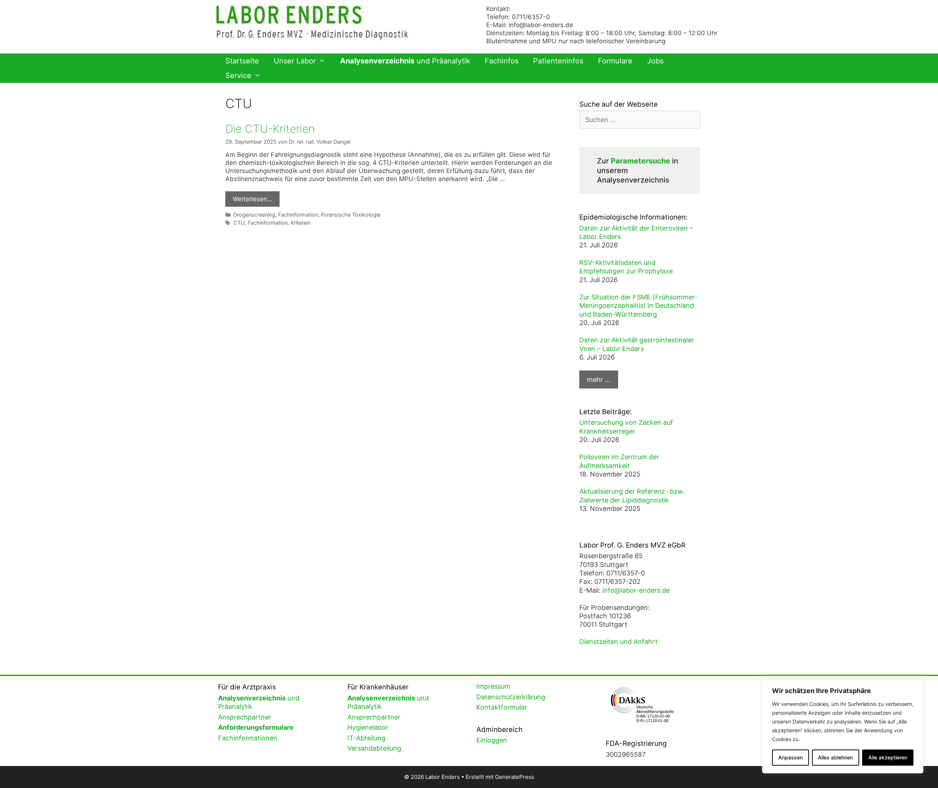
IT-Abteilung (366, 738)
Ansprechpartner (244, 717)
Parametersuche (640, 161)
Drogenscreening (254, 214)
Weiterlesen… (252, 199)
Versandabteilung (374, 748)
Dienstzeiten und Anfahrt (618, 641)
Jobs (655, 60)
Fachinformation (298, 214)
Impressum (493, 686)
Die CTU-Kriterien (270, 128)
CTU (239, 223)
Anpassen (790, 757)
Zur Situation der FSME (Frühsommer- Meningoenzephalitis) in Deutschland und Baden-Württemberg (638, 305)
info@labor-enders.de (541, 25)
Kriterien (300, 223)
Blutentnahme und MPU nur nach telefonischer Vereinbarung (575, 41)
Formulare (615, 60)
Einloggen (491, 740)
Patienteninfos (558, 60)
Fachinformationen (247, 738)
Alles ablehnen (835, 757)
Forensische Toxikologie (350, 214)
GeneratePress (514, 776)
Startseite (242, 60)
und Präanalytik (405, 60)
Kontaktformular (501, 707)
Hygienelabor (367, 727)
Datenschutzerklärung (510, 697)
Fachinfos (501, 60)
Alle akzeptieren (887, 757)
